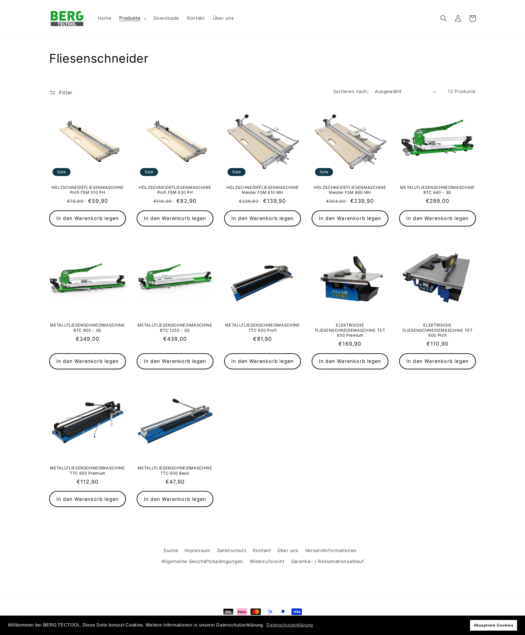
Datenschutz (232, 550)
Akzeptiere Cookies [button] (494, 625)
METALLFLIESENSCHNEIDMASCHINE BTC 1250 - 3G (175, 328)
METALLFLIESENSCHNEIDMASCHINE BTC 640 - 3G (437, 190)
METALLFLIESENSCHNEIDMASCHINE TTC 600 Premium (87, 470)
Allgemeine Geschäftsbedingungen (202, 561)
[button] (132, 18)
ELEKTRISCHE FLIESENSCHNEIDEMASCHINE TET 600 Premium (350, 330)
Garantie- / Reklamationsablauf (327, 561)
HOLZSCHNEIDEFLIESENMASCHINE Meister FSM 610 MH (262, 190)
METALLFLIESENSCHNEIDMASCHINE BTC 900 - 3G (87, 328)
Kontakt (262, 550)
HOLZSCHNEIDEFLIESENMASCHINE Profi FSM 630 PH (175, 190)
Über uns (288, 550)
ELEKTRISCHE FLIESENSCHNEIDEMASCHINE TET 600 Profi (437, 330)
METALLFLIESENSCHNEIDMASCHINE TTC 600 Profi (262, 328)
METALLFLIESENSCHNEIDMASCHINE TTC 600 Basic (175, 470)
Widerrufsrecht (267, 561)
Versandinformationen (331, 550)
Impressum (197, 550)
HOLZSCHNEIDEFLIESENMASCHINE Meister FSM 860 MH (350, 190)
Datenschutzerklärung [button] (289, 625)
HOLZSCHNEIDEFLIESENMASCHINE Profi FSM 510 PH (87, 190)
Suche (171, 550)
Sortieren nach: (350, 91)
